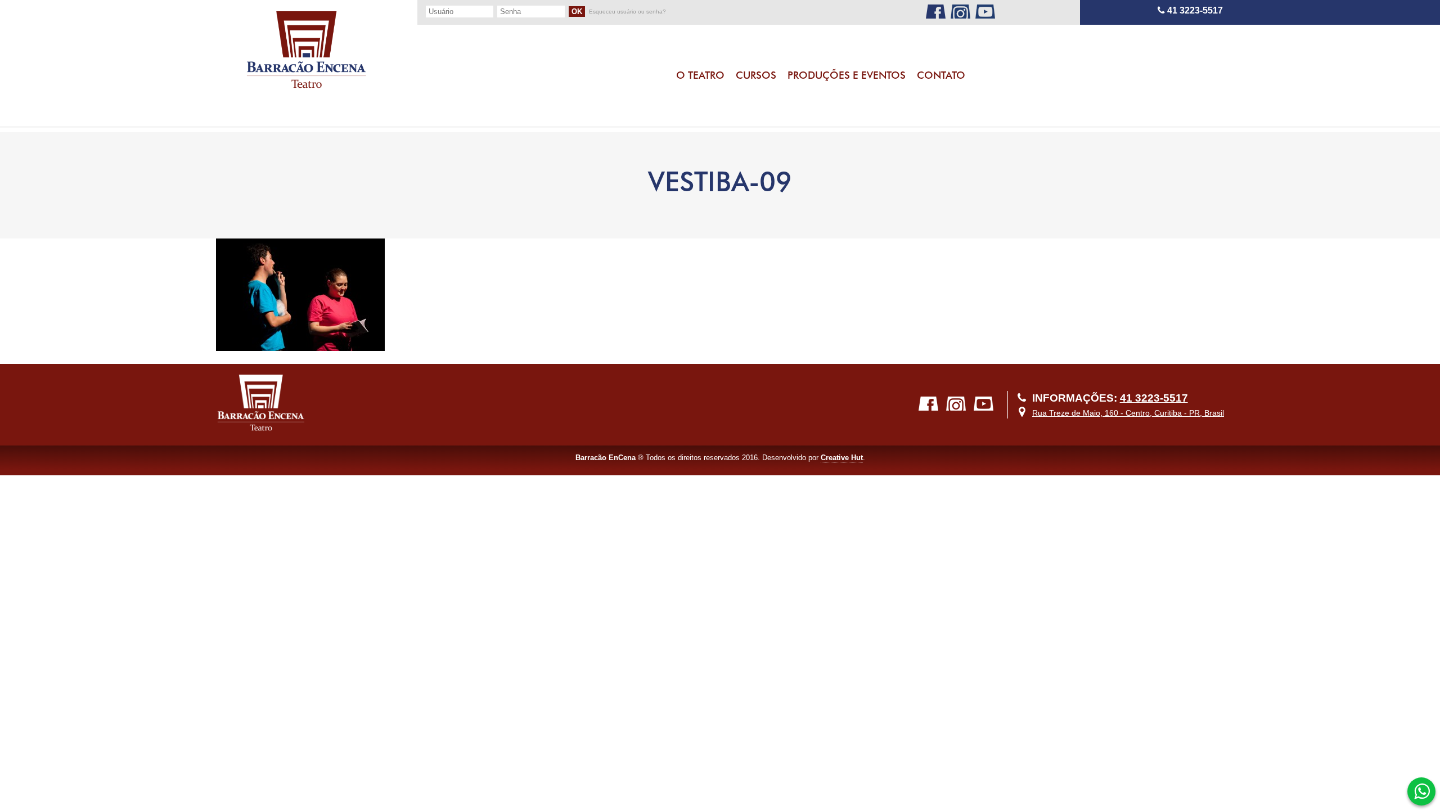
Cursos (756, 75)
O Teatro (700, 75)
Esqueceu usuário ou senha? (627, 12)
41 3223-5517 (1194, 10)
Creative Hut (842, 457)
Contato (941, 75)
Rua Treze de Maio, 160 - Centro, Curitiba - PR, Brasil (1128, 412)
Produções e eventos (847, 75)
